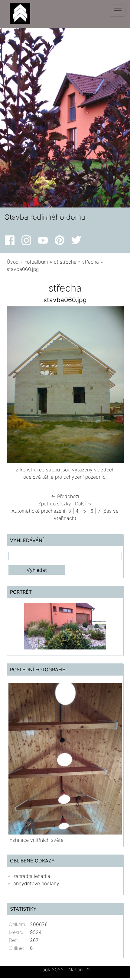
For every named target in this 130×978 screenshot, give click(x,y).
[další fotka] (114, 386)
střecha (90, 262)
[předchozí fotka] (16, 386)
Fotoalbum (36, 262)
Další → (83, 504)
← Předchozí (65, 496)
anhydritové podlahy (36, 883)
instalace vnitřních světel (36, 840)
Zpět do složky (54, 504)
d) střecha (65, 262)
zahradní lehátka (31, 876)
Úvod (13, 262)
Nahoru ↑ (79, 969)
